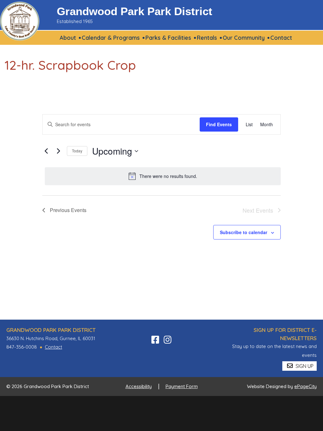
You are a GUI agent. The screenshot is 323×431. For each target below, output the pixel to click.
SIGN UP (304, 366)
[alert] (163, 176)
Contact (53, 347)
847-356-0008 (21, 347)
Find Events (219, 124)
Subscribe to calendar (243, 232)
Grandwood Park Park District (134, 11)
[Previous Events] (46, 151)
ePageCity (305, 386)
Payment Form (182, 386)
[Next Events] (58, 151)
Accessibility (139, 386)
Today (77, 150)
